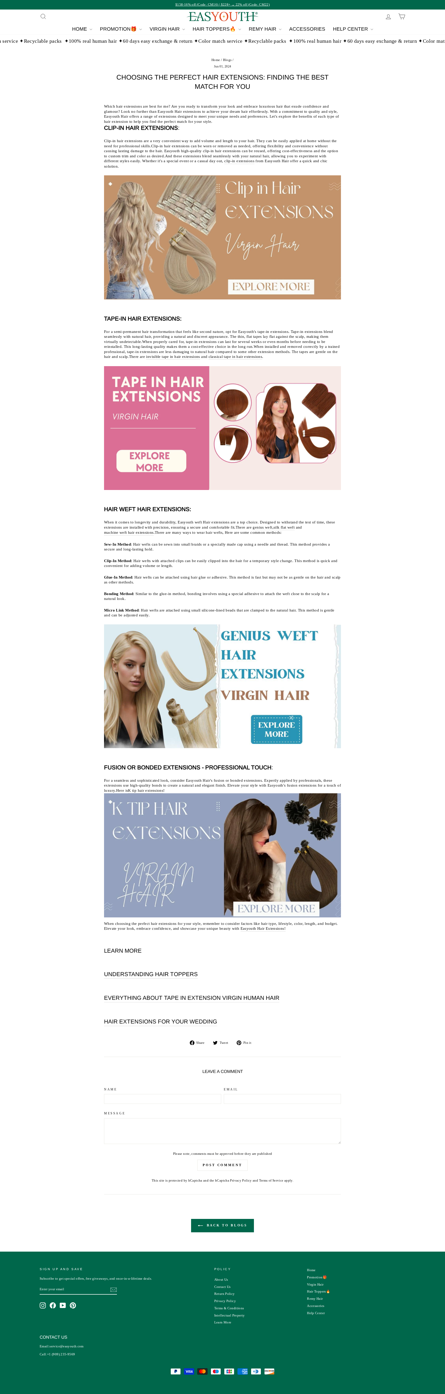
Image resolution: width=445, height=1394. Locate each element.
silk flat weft (284, 527)
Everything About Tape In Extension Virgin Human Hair (191, 998)
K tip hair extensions (145, 790)
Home (80, 29)
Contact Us (222, 1287)
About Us (221, 1279)
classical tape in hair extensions (235, 357)
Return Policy (224, 1294)
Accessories (307, 29)
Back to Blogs (226, 1225)
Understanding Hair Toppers (151, 974)
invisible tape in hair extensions (173, 357)
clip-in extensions (239, 161)
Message (114, 1113)
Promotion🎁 (119, 29)
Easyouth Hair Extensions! (263, 928)
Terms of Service (271, 1180)
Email (231, 1089)
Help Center (351, 29)
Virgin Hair (165, 29)
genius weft (262, 527)
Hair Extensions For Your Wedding (160, 1021)
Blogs (227, 60)
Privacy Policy (241, 1180)
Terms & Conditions (229, 1308)
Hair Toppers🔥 (215, 29)
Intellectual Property (229, 1315)
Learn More (223, 1322)
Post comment (222, 1165)
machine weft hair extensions (129, 532)
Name (110, 1089)
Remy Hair (263, 29)
